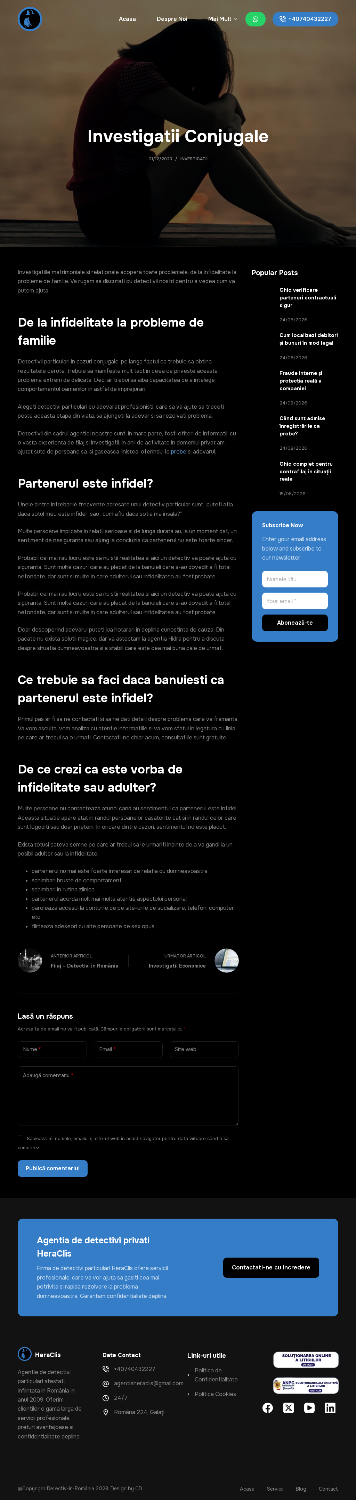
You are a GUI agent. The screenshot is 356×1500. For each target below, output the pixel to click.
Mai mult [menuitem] (220, 19)
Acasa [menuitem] (127, 19)
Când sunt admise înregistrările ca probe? (302, 426)
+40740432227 (310, 19)
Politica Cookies (215, 1394)
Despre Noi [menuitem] (172, 19)
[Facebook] (267, 1408)
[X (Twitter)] (288, 1408)
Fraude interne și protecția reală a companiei (301, 381)
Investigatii (194, 159)
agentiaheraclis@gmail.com (149, 1383)
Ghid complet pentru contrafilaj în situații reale (306, 471)
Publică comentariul (53, 1168)
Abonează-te (295, 622)
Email (107, 1049)
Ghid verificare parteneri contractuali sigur (308, 297)
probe (179, 451)
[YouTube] (309, 1408)
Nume (32, 1049)
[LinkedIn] (330, 1408)
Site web (185, 1049)
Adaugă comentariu (48, 1075)
